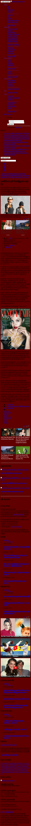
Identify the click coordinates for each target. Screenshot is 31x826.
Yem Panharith (5, 772)
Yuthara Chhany (5, 766)
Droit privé (11, 769)
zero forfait (5, 764)
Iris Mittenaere (4, 763)
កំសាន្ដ (5, 94)
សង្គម (8, 17)
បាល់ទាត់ (9, 60)
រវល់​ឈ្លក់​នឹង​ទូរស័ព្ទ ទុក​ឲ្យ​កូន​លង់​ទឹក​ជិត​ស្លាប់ (17, 699)
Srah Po (27, 764)
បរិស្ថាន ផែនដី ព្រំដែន (12, 22)
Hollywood (7, 411)
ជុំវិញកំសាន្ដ (22, 406)
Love (5, 421)
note (24, 763)
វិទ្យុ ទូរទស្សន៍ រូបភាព (12, 38)
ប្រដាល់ (9, 62)
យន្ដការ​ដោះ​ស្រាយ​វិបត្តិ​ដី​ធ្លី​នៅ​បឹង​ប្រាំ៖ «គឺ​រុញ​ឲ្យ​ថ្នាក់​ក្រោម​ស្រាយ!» (14, 483)
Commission (21, 767)
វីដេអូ (5, 90)
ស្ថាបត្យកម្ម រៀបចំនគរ (12, 29)
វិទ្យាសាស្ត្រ (9, 73)
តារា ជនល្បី (10, 96)
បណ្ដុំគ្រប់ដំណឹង (11, 25)
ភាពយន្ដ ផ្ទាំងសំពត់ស (12, 39)
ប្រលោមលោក (10, 104)
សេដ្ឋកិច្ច (9, 18)
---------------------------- (13, 13)
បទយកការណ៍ (10, 85)
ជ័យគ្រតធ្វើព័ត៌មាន (11, 103)
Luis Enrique (19, 763)
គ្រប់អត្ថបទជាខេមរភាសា (13, 406)
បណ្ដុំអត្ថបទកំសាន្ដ (11, 111)
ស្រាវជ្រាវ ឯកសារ (11, 82)
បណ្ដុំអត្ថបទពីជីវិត (11, 56)
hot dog (16, 772)
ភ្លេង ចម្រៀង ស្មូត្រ (11, 32)
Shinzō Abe (20, 766)
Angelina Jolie (7, 412)
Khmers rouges (8, 417)
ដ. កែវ (10, 238)
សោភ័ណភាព (10, 51)
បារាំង (8, 8)
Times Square (11, 763)
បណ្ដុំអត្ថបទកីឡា (11, 68)
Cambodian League (6, 770)
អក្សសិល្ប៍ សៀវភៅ (12, 36)
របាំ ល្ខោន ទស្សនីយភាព (13, 34)
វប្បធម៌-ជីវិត (7, 27)
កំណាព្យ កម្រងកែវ (11, 106)
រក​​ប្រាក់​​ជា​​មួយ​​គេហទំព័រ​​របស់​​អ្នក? (9, 745)
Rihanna (12, 772)
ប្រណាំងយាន (10, 63)
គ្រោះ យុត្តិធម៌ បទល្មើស (13, 20)
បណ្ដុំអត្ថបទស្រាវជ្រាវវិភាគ (13, 89)
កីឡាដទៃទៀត (10, 65)
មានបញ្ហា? (12, 245)
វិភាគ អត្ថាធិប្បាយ (11, 80)
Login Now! (10, 124)
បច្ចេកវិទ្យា (9, 72)
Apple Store (24, 769)
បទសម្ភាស (10, 84)
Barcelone (21, 772)
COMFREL (6, 767)
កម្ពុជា (8, 6)
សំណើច (9, 108)
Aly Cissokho (17, 769)
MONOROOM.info (18, 514)
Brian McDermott (14, 767)
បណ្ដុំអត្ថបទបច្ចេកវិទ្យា (12, 77)
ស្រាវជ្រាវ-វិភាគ (7, 78)
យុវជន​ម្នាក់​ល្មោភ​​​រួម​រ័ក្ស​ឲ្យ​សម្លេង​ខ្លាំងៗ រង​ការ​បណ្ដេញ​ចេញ (12, 491)
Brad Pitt (6, 414)
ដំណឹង (5, 4)
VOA (17, 764)
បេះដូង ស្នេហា (10, 53)
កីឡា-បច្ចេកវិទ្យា (8, 58)
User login (9, 114)
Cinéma (6, 415)
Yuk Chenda (22, 764)
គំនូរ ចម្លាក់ (10, 30)
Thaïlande (27, 767)
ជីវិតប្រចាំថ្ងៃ (10, 48)
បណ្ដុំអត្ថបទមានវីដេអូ (12, 92)
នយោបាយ (10, 15)
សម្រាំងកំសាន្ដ (10, 408)
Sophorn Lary (12, 766)
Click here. (19, 127)
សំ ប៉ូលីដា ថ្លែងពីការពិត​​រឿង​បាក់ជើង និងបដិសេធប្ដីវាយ (11, 473)
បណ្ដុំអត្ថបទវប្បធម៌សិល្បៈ (13, 44)
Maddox (6, 422)
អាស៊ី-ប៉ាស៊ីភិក (10, 10)
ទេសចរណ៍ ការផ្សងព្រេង (13, 98)
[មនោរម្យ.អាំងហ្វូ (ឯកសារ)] (18, 1)
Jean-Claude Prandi (23, 770)
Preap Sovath (12, 764)
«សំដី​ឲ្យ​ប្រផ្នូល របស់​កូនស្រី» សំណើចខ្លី (15, 729)
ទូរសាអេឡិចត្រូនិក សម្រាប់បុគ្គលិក (10, 755)
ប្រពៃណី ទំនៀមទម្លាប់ (12, 41)
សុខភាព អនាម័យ (11, 49)
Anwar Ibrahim (5, 769)
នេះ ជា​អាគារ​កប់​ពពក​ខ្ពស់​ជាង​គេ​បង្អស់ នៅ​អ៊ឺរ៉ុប (17, 596)
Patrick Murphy (14, 770)
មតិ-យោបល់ (9, 247)
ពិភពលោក (10, 12)
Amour (6, 420)
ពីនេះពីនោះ (10, 99)
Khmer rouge (7, 418)
